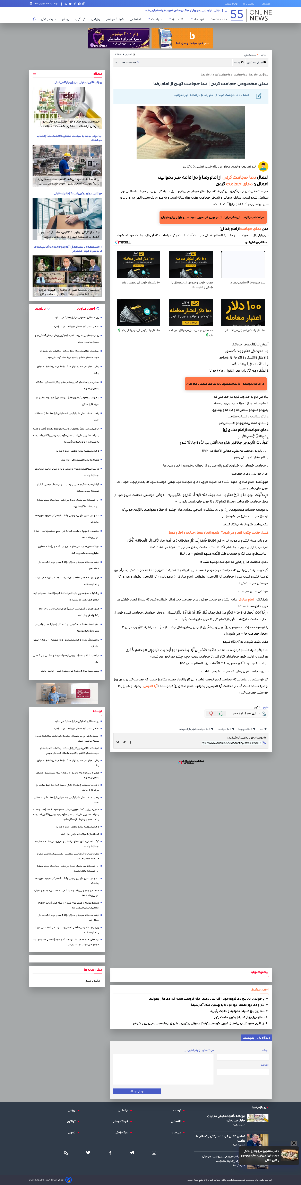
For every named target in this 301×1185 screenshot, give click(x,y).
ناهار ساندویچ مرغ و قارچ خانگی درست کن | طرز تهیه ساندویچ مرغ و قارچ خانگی (150, 547)
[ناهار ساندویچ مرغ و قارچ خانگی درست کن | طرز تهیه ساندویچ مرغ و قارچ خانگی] (150, 596)
